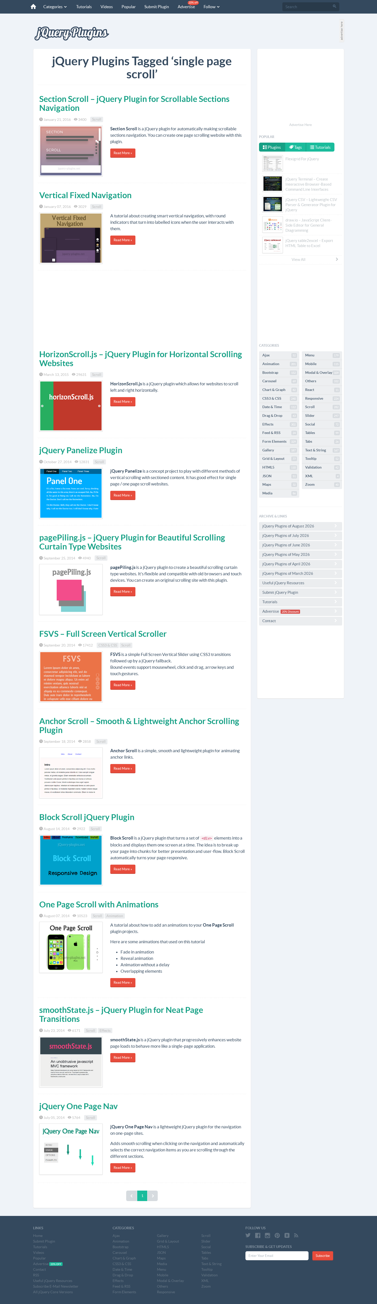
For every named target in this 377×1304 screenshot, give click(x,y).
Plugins (274, 147)
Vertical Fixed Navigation (85, 195)
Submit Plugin (156, 6)
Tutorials (84, 6)
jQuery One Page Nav (78, 1106)
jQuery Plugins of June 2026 (286, 545)
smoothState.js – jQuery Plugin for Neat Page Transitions (121, 1014)
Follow (210, 6)
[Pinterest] (277, 1235)
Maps (279, 484)
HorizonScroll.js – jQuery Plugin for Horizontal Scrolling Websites (140, 358)
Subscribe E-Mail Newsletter (55, 1286)
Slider (322, 416)
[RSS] (296, 1235)
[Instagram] (267, 1235)
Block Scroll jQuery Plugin (86, 817)
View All (298, 259)
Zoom (322, 484)
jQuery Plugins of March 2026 (287, 573)
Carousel (279, 381)
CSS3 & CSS (107, 645)
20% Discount (290, 611)
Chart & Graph (279, 390)
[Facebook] (257, 1235)
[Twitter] (248, 1235)
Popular (129, 6)
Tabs (322, 441)
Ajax (279, 355)
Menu (322, 355)
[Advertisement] (142, 309)
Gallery (279, 450)
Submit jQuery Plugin (280, 592)
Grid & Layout (279, 459)
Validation (322, 467)
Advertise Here (300, 125)
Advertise (188, 5)
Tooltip (322, 459)
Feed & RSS (279, 433)
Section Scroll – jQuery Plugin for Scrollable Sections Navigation (134, 103)
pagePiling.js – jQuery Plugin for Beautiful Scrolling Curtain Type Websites (132, 542)
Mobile (322, 364)
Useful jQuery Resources (283, 583)
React (322, 390)
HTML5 (279, 467)
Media (279, 493)
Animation (114, 916)
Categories (53, 6)
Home (38, 1236)
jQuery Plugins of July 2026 (285, 535)
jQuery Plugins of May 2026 (286, 554)
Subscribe (323, 1256)
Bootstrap (279, 372)
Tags (297, 147)
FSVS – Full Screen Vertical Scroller (103, 633)
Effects (105, 1031)
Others (322, 381)
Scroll (96, 120)
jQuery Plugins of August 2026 (288, 526)
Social (322, 424)
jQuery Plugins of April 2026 (286, 564)
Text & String (322, 450)
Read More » (123, 153)
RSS (36, 1275)
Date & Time (279, 407)
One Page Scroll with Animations (98, 904)
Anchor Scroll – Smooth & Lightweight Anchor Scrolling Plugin (139, 725)
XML (322, 476)
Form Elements (279, 441)
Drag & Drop (279, 416)
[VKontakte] (287, 1235)
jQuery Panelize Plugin (80, 450)
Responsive (322, 398)
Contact (269, 621)
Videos (107, 6)
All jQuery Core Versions (53, 1292)
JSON (279, 476)
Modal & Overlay (322, 372)
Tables (322, 433)
